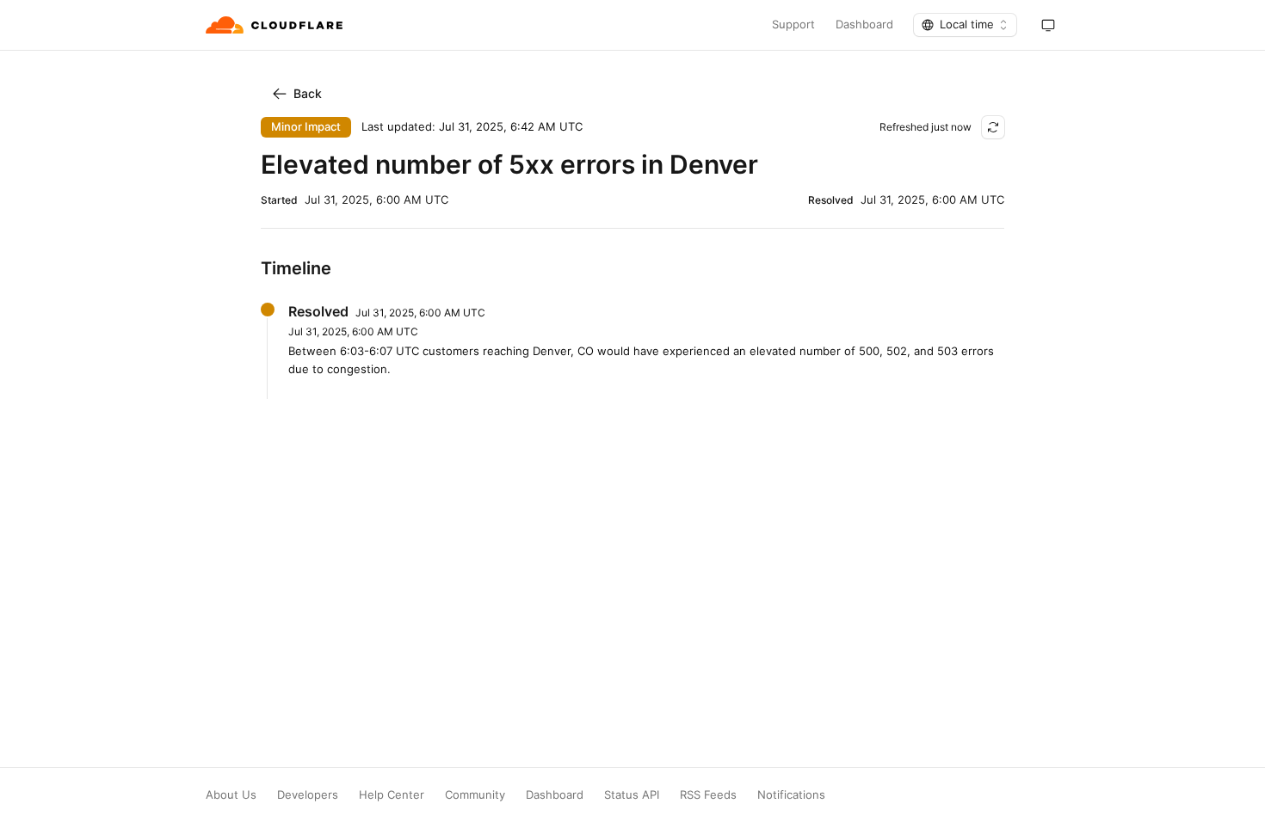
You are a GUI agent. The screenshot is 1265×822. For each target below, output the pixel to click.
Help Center (391, 794)
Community (475, 794)
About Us (231, 794)
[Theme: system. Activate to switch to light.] (1048, 25)
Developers (307, 794)
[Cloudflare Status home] (276, 25)
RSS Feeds (708, 794)
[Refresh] (993, 127)
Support (793, 24)
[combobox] (965, 25)
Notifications (791, 794)
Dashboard (864, 24)
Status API (631, 794)
